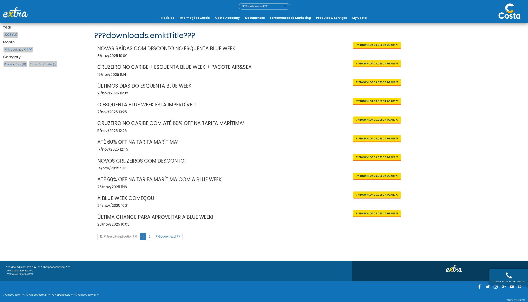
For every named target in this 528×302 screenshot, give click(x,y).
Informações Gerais (194, 18)
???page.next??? (168, 236)
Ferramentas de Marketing (290, 18)
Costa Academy (227, 18)
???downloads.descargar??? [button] (377, 45)
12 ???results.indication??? (119, 236)
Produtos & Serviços (331, 18)
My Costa (359, 18)
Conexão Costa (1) (43, 64)
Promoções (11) (15, 64)
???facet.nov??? (16, 50)
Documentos (255, 18)
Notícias (167, 18)
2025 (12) (10, 35)
